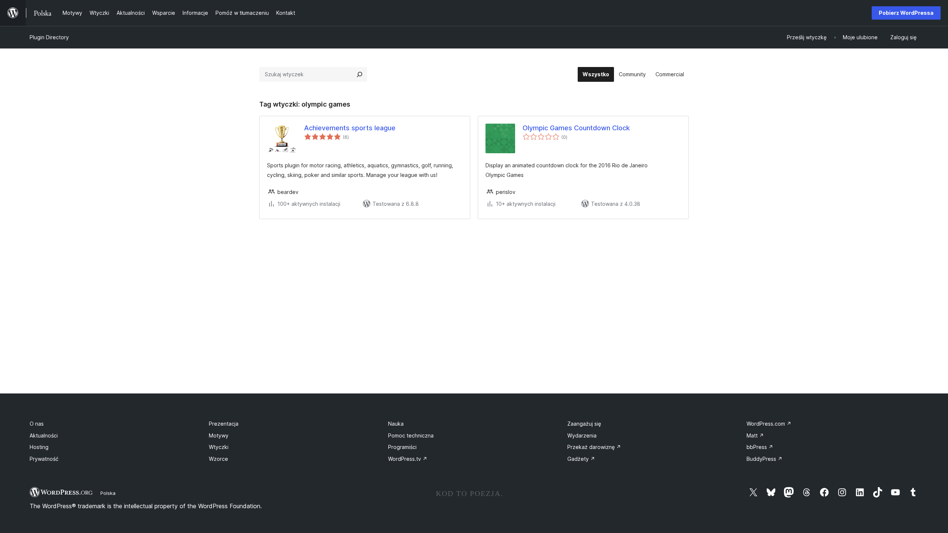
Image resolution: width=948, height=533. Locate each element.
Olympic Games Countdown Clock (576, 128)
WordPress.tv (407, 459)
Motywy (218, 435)
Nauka (396, 423)
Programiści (402, 447)
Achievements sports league (349, 128)
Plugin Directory (49, 37)
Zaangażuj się (584, 423)
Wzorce (218, 459)
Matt (755, 435)
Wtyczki (218, 447)
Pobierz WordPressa (906, 13)
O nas (37, 423)
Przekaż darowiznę (594, 447)
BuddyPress (764, 459)
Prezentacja (223, 423)
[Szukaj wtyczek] (359, 74)
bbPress (760, 447)
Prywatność (44, 459)
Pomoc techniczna (411, 435)
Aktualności (44, 435)
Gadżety (581, 459)
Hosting (39, 447)
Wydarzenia (582, 435)
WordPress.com (769, 423)
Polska (108, 493)
